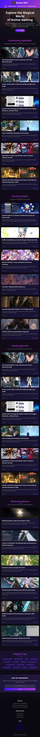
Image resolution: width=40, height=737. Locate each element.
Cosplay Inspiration (6, 667)
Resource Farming (32, 661)
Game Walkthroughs (18, 658)
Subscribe (20, 689)
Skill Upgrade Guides (11, 664)
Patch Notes (24, 667)
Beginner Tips (23, 661)
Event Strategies (34, 658)
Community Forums (33, 667)
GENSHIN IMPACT (12, 6)
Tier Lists (26, 658)
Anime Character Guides (7, 658)
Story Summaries (30, 664)
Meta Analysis (15, 661)
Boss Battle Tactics (20, 664)
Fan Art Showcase (16, 667)
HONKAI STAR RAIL (21, 6)
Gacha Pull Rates (7, 661)
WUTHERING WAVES (31, 6)
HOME (5, 6)
